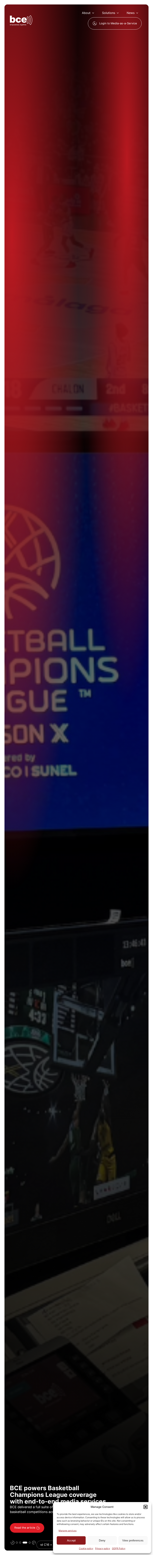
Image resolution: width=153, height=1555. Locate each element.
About (86, 13)
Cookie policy (86, 1548)
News (131, 13)
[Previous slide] (12, 1542)
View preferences (132, 1540)
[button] (145, 1507)
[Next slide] (34, 1542)
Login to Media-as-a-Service (118, 23)
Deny (102, 1540)
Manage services (67, 1530)
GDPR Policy (118, 1548)
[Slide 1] (17, 1542)
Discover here (23, 1527)
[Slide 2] (20, 1542)
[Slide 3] (23, 1542)
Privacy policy (102, 1548)
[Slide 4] (28, 1542)
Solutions (108, 13)
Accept (71, 1540)
